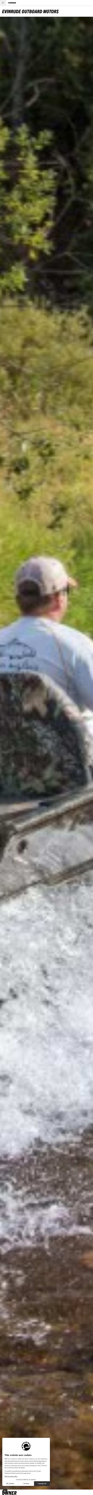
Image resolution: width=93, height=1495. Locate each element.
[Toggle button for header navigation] (3, 3)
